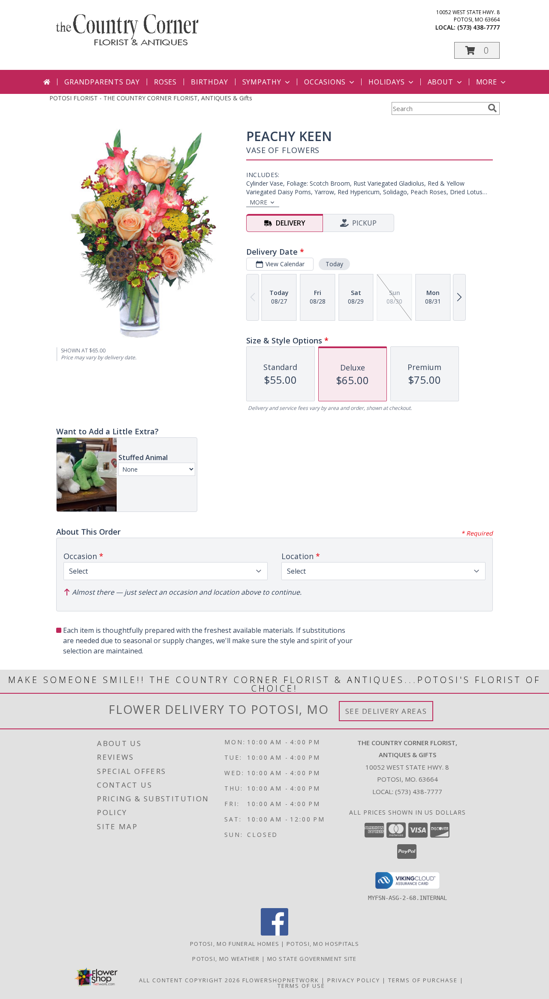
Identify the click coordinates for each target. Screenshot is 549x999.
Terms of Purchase (423, 980)
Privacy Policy (353, 980)
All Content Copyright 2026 (189, 980)
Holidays (386, 82)
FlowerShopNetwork (280, 980)
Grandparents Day (102, 82)
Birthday (209, 82)
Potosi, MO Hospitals (323, 944)
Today (334, 264)
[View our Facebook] (274, 933)
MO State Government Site (312, 959)
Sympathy (261, 82)
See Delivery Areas (386, 711)
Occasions (325, 82)
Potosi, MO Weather (225, 959)
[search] (492, 108)
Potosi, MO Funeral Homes (234, 944)
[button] (477, 50)
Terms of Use (301, 986)
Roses (165, 82)
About (440, 82)
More (486, 82)
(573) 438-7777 (478, 27)
